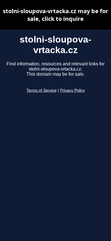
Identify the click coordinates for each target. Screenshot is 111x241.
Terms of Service (41, 90)
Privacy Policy (72, 90)
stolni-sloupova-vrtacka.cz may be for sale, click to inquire (55, 15)
